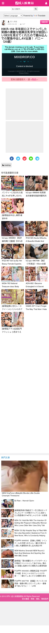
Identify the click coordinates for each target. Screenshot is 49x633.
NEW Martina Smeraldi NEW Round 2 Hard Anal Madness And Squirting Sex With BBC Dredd (29, 553)
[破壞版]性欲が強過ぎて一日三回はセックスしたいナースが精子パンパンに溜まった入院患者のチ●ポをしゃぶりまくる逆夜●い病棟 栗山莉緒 (30, 514)
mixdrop (7, 165)
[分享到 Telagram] (37, 159)
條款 (32, 598)
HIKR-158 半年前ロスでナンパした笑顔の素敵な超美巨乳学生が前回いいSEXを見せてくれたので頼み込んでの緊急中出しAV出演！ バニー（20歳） (24, 35)
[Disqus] (24, 366)
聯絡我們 (44, 598)
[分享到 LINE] (31, 159)
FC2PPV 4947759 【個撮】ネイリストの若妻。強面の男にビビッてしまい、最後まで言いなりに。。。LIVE (30, 583)
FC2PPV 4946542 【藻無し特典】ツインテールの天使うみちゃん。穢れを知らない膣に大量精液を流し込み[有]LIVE (30, 543)
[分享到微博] (24, 159)
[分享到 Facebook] (12, 159)
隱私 (38, 598)
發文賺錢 (25, 598)
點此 (34, 79)
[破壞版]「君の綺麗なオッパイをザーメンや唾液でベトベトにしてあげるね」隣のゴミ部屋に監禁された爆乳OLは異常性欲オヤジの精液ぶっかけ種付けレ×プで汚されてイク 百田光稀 (30, 565)
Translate (41, 15)
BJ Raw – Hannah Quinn (24, 500)
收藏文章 (45, 22)
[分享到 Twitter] (18, 159)
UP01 (26, 3)
